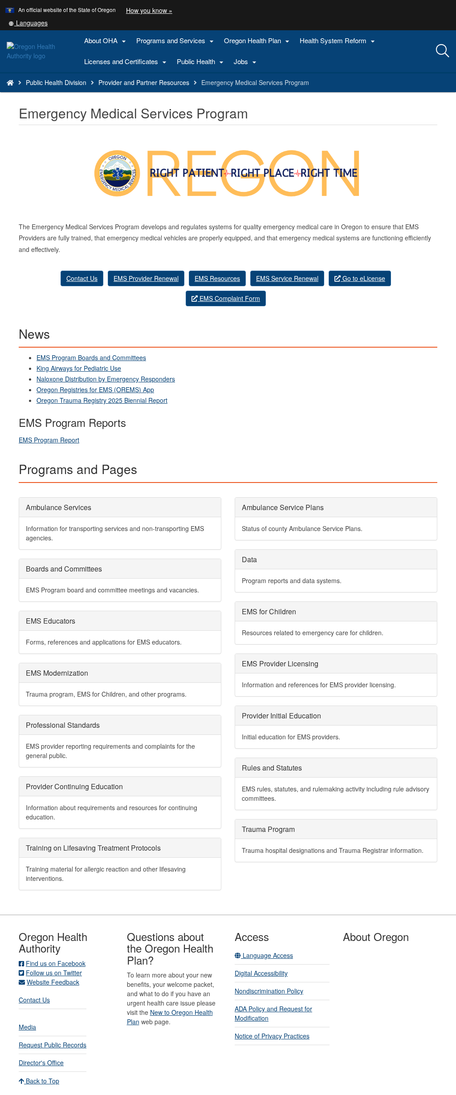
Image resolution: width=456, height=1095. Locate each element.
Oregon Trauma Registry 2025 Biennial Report (102, 400)
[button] (28, 22)
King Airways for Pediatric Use (79, 368)
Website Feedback (53, 981)
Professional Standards (63, 725)
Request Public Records (52, 1044)
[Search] (442, 51)
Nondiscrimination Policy (269, 990)
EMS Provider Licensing (280, 663)
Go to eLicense (363, 278)
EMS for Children (269, 611)
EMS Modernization (57, 673)
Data (249, 559)
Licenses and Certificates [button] (126, 62)
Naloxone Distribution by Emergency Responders (106, 378)
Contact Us (82, 278)
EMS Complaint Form (229, 298)
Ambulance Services (58, 507)
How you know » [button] (149, 10)
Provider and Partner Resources (143, 82)
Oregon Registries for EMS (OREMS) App (95, 389)
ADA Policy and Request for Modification (273, 1013)
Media (27, 1026)
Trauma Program (268, 829)
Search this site (81, 93)
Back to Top (41, 1080)
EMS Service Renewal (287, 278)
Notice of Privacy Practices (272, 1035)
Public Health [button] (201, 62)
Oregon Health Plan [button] (258, 41)
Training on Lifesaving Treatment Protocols (93, 848)
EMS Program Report (49, 439)
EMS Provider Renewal (146, 278)
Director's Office (41, 1062)
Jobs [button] (246, 62)
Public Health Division (56, 82)
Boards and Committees (64, 569)
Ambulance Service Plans (283, 507)
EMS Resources (217, 278)
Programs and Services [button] (176, 41)
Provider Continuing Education (74, 786)
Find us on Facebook (56, 963)
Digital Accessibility (261, 973)
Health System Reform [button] (338, 41)
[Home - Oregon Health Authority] (10, 82)
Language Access (267, 955)
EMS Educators (50, 621)
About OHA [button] (106, 41)
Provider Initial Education (281, 715)
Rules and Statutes (272, 767)
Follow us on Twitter (54, 972)
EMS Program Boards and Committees (91, 357)
